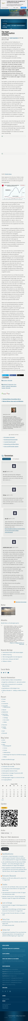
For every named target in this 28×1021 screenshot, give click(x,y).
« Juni (2, 800)
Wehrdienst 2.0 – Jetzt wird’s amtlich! (17, 682)
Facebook (6, 672)
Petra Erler (6, 919)
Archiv (3, 740)
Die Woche (6, 715)
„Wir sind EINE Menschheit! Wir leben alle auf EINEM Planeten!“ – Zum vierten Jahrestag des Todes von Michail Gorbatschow (14, 863)
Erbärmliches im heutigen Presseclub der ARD (12, 773)
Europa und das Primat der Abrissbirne (11, 913)
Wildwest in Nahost (7, 661)
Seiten (3, 744)
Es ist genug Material (7, 779)
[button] (5, 375)
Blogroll (4, 742)
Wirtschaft (10, 380)
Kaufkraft (8, 386)
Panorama (4, 724)
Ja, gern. (23, 7)
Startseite (6, 1017)
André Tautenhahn (14, 38)
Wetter (5, 722)
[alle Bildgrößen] (13, 199)
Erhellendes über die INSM (8, 766)
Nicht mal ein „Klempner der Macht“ (11, 659)
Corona (5, 748)
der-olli (4, 471)
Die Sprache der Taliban (7, 775)
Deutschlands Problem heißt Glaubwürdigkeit (13, 652)
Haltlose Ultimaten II (18, 980)
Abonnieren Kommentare (21, 602)
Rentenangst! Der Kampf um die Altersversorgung (15, 754)
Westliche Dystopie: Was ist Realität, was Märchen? (13, 921)
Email (8, 672)
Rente (5, 728)
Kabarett (4, 709)
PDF (9, 393)
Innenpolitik (5, 705)
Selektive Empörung (7, 654)
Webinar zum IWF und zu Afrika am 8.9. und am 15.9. (14, 878)
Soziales (3, 388)
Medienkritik (5, 712)
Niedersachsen (7, 707)
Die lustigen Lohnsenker (9, 437)
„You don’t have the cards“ (10, 442)
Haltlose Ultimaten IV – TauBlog (9, 690)
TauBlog (8, 25)
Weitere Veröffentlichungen (8, 759)
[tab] (6, 459)
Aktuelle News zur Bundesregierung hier (10, 623)
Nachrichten (4, 380)
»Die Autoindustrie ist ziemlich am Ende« (11, 892)
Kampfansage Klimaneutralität (10, 439)
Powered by (3, 7)
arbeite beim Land (7, 547)
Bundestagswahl (7, 745)
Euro (15, 384)
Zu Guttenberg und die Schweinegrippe (11, 768)
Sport (3, 731)
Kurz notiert (6, 720)
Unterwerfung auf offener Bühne (11, 444)
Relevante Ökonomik (9, 876)
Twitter (4, 672)
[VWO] (6, 7)
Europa (4, 699)
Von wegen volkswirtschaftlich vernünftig (8, 33)
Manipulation (13, 386)
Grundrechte (5, 703)
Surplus (4, 884)
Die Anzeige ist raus (15, 688)
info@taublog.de (5, 1008)
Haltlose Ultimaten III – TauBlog (8, 980)
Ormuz (4, 495)
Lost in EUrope (7, 903)
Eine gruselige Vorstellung (10, 984)
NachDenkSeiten (7, 854)
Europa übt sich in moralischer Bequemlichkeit (15, 973)
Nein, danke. (16, 7)
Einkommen (11, 384)
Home (4, 25)
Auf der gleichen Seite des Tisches (9, 771)
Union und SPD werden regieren (11, 446)
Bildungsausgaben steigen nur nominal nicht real (13, 777)
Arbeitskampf (5, 384)
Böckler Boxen (8, 174)
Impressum (10, 1017)
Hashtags (6, 717)
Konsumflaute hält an (12, 399)
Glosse (3, 701)
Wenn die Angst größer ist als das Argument (12, 656)
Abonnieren (5, 849)
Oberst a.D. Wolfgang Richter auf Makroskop (17, 643)
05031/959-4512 (5, 1006)
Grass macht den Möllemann (13, 401)
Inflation (3, 386)
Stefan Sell (6, 930)
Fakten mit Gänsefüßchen (16, 679)
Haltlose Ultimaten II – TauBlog (8, 982)
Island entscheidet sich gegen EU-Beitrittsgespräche (13, 905)
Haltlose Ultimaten (18, 982)
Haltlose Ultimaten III (19, 978)
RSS (2, 672)
